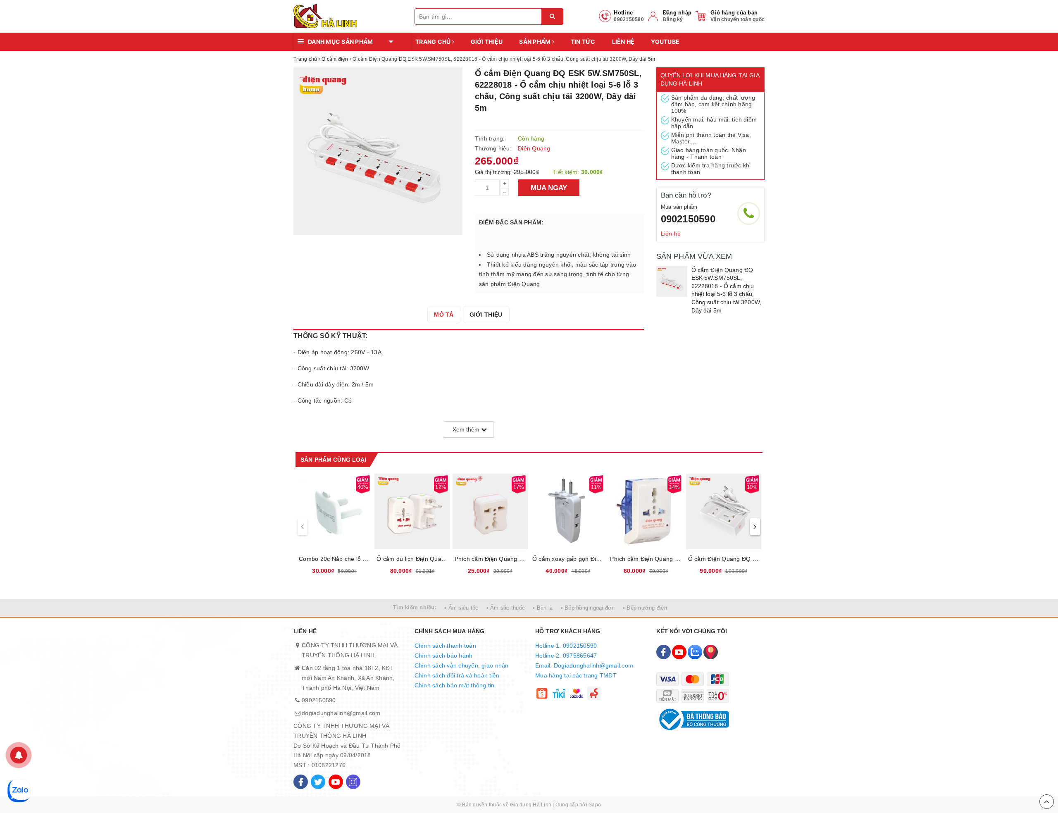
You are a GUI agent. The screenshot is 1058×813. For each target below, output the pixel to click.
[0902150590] (748, 213)
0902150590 (688, 218)
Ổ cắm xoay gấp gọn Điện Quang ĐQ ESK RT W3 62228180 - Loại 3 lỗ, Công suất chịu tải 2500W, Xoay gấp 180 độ (567, 559)
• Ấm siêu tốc (461, 608)
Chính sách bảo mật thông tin (455, 685)
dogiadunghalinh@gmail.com (341, 713)
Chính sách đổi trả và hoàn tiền (457, 675)
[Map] (710, 652)
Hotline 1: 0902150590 (566, 645)
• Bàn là (543, 608)
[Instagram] (353, 782)
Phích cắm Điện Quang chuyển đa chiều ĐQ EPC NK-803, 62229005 (645, 559)
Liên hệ (623, 41)
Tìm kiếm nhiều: (414, 607)
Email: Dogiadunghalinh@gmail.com (584, 665)
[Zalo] (695, 652)
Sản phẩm (535, 41)
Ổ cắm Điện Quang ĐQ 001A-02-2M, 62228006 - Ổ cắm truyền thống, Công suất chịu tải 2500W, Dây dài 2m (723, 559)
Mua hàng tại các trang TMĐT (576, 675)
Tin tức (583, 41)
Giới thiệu (487, 41)
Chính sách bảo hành (444, 655)
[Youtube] (336, 782)
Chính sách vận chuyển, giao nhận (462, 665)
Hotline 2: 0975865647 (566, 655)
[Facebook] (300, 782)
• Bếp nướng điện (645, 608)
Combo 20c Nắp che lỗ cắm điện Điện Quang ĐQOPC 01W (334, 559)
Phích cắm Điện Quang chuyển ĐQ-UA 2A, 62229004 (490, 559)
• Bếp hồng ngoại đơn (588, 608)
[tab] (443, 314)
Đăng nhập (677, 13)
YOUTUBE (665, 41)
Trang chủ (433, 41)
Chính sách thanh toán (445, 645)
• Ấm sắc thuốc (505, 608)
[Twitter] (318, 782)
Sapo (595, 805)
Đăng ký (673, 19)
